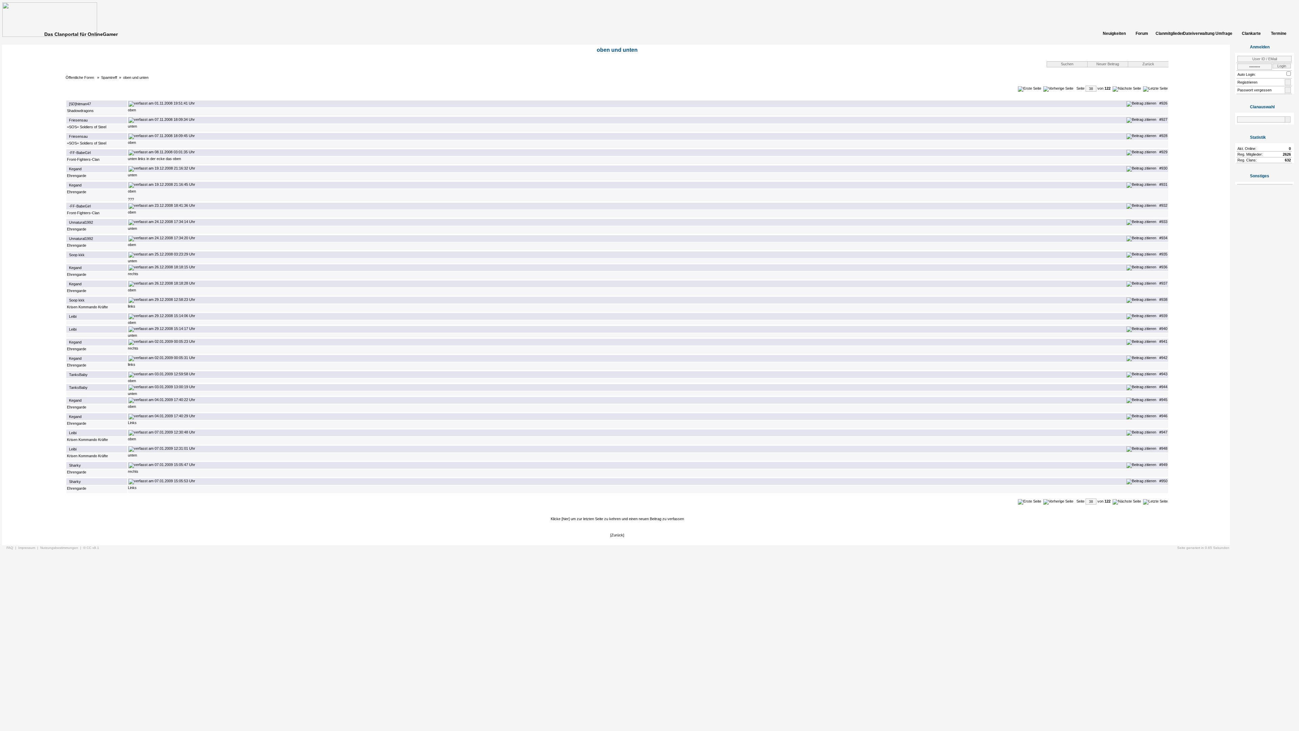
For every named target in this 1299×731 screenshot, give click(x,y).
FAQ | (12, 548)
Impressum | (29, 548)
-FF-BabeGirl (80, 153)
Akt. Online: (1246, 149)
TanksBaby (78, 375)
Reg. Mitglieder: (1250, 154)
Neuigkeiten (1114, 33)
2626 (1287, 154)
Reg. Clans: (1247, 160)
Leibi (72, 316)
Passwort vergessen (1254, 90)
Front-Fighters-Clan (83, 159)
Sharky (75, 465)
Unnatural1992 (81, 222)
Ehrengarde (76, 176)
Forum (1142, 33)
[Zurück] (617, 535)
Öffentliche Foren (80, 77)
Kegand (75, 169)
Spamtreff (109, 77)
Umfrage (1223, 33)
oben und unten (136, 77)
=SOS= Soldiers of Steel (86, 127)
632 (1288, 160)
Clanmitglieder (1169, 33)
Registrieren (1247, 82)
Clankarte (1251, 33)
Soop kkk (77, 255)
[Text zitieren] (1141, 103)
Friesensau (78, 120)
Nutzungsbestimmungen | (61, 548)
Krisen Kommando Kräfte (87, 307)
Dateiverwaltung (1196, 33)
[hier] (566, 519)
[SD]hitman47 (80, 104)
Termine (1278, 33)
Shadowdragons (80, 111)
